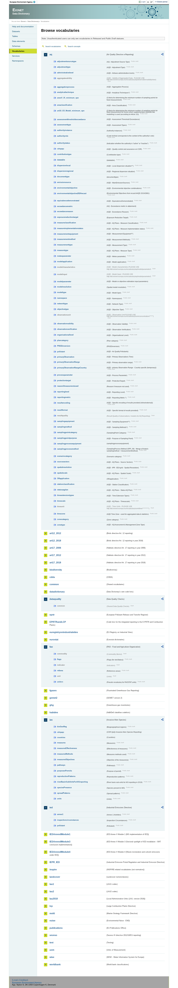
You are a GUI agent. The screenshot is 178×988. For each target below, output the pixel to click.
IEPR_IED (55, 862)
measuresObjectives (66, 759)
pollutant (61, 352)
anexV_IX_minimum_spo (68, 98)
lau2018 (54, 899)
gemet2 (53, 698)
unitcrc (60, 682)
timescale (61, 501)
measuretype (62, 250)
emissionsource (64, 182)
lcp (51, 906)
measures (61, 743)
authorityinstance (64, 130)
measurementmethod (66, 239)
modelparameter (64, 281)
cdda (52, 577)
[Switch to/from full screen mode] (152, 2)
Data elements (18, 41)
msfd (52, 913)
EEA (23, 2)
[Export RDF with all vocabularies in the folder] (162, 54)
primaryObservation (65, 357)
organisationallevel (65, 335)
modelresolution (64, 287)
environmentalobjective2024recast (71, 193)
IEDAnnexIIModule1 (60, 834)
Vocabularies (18, 51)
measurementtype (64, 245)
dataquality (55, 599)
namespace (62, 298)
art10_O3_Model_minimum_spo (70, 111)
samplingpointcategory (67, 432)
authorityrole (62, 136)
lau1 (52, 884)
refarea (60, 670)
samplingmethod (64, 427)
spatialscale (62, 473)
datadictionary (57, 592)
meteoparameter (64, 256)
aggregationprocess (65, 87)
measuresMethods (65, 754)
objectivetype (63, 309)
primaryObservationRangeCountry (71, 368)
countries (61, 737)
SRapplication (63, 478)
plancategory (62, 340)
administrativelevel (65, 73)
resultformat (62, 410)
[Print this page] (148, 2)
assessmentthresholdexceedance (71, 119)
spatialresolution (64, 467)
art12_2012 (55, 533)
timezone (61, 514)
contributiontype (64, 154)
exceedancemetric (65, 206)
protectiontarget (64, 380)
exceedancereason (65, 211)
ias (51, 720)
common (54, 584)
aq (51, 54)
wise (52, 957)
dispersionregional (65, 171)
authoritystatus (63, 143)
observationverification (67, 329)
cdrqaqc (60, 149)
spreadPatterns (63, 793)
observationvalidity (65, 324)
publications (56, 928)
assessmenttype (64, 125)
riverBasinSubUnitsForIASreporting (72, 782)
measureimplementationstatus (70, 228)
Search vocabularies (53, 46)
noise (52, 920)
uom (52, 950)
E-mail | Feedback (20, 980)
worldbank (55, 964)
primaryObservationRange (68, 362)
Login (143, 2)
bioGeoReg (62, 727)
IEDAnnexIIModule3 (60, 841)
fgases (53, 690)
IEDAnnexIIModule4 (60, 852)
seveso (53, 935)
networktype (62, 304)
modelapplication (64, 261)
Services (16, 56)
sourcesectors (63, 462)
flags (59, 659)
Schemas (16, 46)
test (51, 942)
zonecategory (63, 519)
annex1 (60, 814)
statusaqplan (62, 490)
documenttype (63, 177)
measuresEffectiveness (67, 748)
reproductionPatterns (66, 776)
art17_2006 (55, 548)
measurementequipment (67, 234)
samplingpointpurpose (67, 438)
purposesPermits (64, 771)
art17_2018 (55, 562)
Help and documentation (23, 26)
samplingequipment (65, 421)
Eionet (23, 21)
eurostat (54, 639)
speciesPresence (64, 787)
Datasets (16, 31)
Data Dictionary (33, 21)
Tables (15, 36)
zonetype (61, 525)
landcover (55, 877)
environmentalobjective (67, 188)
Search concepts (74, 46)
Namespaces (18, 61)
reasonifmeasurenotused (67, 386)
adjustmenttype (63, 67)
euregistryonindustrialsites (64, 632)
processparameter (65, 375)
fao (51, 647)
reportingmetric (64, 397)
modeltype (61, 292)
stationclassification (65, 484)
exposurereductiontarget (67, 217)
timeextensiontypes (65, 495)
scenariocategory (64, 456)
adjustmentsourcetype (66, 61)
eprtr (52, 615)
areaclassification (64, 105)
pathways (61, 765)
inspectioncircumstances (68, 820)
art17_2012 (55, 555)
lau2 (52, 891)
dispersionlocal (64, 165)
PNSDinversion (63, 346)
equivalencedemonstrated (68, 201)
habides (54, 712)
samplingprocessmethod (68, 449)
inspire (53, 869)
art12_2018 (55, 540)
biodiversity (56, 570)
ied (51, 807)
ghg (52, 705)
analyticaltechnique (65, 92)
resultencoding (63, 403)
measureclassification (66, 223)
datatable (61, 160)
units (59, 799)
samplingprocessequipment (69, 444)
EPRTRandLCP (58, 622)
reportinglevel (63, 392)
